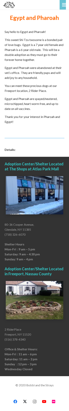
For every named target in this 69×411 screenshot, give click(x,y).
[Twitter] (25, 401)
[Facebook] (15, 401)
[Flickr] (53, 401)
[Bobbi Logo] (9, 5)
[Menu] (64, 5)
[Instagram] (34, 401)
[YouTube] (44, 401)
